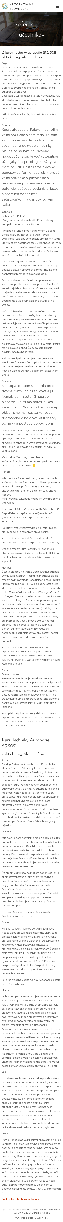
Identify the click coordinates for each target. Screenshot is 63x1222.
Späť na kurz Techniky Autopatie (21, 1199)
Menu (58, 6)
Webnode (42, 1217)
